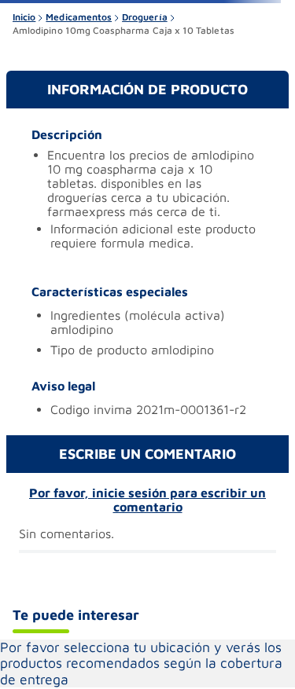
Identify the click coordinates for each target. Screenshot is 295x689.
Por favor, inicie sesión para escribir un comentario (147, 500)
